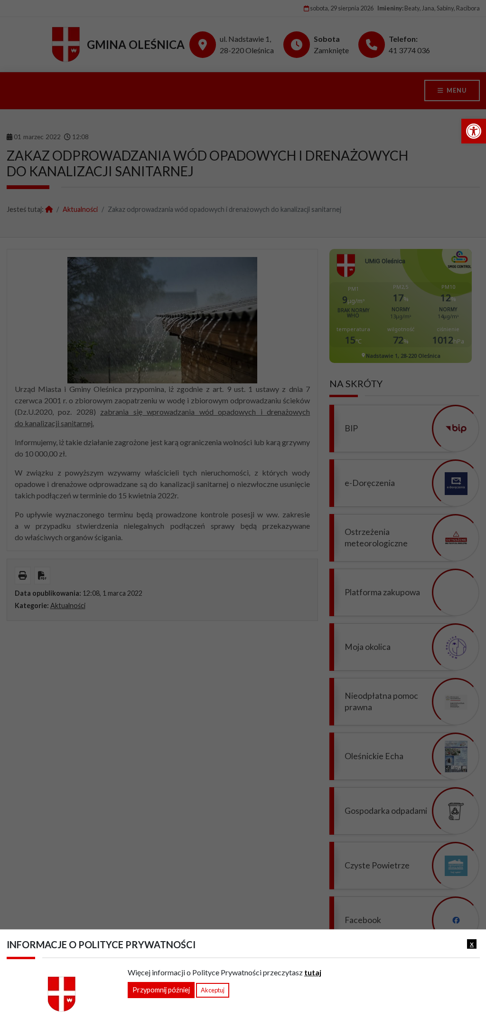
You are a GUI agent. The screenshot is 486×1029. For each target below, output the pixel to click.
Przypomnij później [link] (161, 990)
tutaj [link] (312, 972)
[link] (473, 131)
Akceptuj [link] (212, 990)
